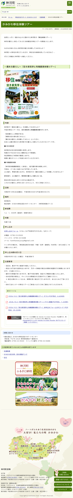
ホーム (10, 17)
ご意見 (64, 473)
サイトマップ (62, 489)
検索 (70, 11)
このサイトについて (62, 484)
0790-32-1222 (38, 487)
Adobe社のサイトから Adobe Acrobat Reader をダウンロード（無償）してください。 (44, 321)
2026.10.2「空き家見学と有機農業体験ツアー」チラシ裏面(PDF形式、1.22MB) (38, 302)
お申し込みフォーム (11, 231)
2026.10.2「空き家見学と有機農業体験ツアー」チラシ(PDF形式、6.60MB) (36, 296)
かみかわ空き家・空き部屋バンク (15, 354)
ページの (65, 423)
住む (5, 357)
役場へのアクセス (62, 479)
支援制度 (42, 17)
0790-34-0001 (12, 477)
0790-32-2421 (20, 487)
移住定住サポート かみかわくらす (26, 17)
